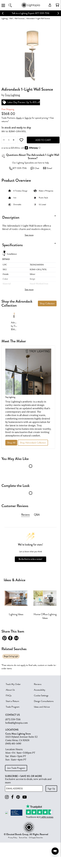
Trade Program (12, 707)
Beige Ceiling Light (11, 656)
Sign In (28, 118)
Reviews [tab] (25, 515)
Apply (19, 118)
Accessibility (39, 690)
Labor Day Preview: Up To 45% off (23, 102)
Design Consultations (44, 701)
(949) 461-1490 (13, 743)
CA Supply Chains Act (36, 837)
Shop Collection (47, 303)
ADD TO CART (43, 140)
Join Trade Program (16, 768)
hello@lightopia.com (16, 722)
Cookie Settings (41, 695)
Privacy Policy (12, 837)
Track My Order (13, 684)
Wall (11, 18)
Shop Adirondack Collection (33, 442)
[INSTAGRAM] (7, 797)
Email (49, 168)
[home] (30, 7)
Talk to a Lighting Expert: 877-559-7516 (30, 13)
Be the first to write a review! (30, 559)
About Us (10, 690)
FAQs (9, 695)
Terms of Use (23, 837)
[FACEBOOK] (12, 797)
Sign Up (51, 788)
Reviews (37, 684)
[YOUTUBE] (25, 797)
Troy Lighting (12, 95)
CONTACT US (12, 715)
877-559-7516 (20, 168)
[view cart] (57, 5)
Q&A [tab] (37, 515)
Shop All (11, 442)
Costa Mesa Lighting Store (18, 733)
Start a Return (12, 701)
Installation (12, 254)
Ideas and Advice (42, 707)
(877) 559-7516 (12, 719)
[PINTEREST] (18, 797)
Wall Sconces (19, 18)
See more (29, 235)
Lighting (4, 18)
